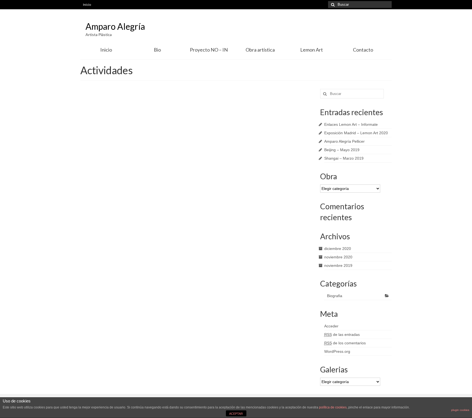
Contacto (363, 50)
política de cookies (333, 407)
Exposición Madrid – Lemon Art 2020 (356, 133)
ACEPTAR (236, 413)
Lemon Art (311, 50)
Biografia (334, 296)
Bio (157, 50)
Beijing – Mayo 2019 (341, 150)
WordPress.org (337, 351)
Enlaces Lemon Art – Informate (351, 124)
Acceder (331, 326)
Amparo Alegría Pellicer (344, 141)
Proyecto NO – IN (209, 50)
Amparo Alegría (115, 26)
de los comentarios (345, 343)
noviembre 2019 (338, 265)
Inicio (87, 4)
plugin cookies (460, 409)
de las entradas (342, 334)
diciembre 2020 (337, 248)
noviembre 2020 (338, 257)
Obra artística (260, 50)
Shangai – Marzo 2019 (344, 158)
